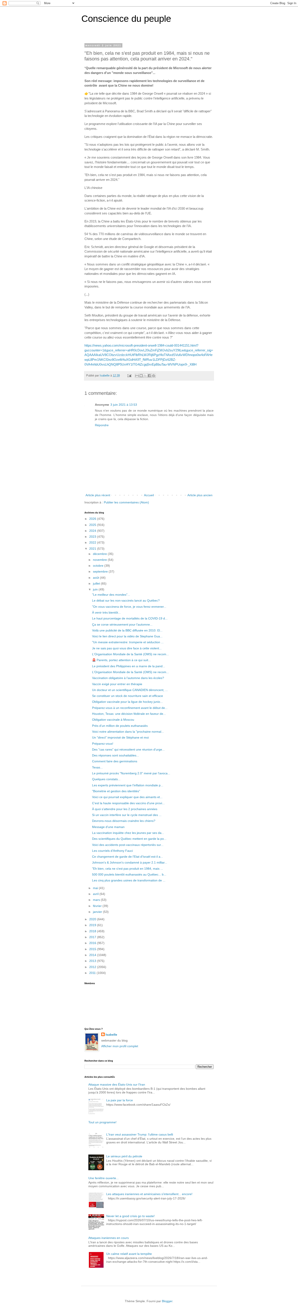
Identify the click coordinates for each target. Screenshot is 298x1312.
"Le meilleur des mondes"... (111, 594)
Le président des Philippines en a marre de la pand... (128, 666)
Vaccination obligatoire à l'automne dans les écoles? (128, 678)
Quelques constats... (106, 779)
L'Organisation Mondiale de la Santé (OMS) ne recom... (130, 654)
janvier (98, 911)
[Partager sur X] (145, 375)
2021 (93, 548)
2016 (93, 943)
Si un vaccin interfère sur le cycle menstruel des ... (126, 815)
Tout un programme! (102, 1122)
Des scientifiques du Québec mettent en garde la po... (129, 838)
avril (96, 894)
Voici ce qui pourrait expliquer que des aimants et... (127, 797)
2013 (93, 961)
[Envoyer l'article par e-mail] (129, 375)
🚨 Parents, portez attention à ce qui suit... (121, 660)
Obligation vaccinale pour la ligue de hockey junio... (127, 701)
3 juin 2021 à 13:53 (123, 404)
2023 (93, 536)
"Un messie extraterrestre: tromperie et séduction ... (128, 642)
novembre (100, 559)
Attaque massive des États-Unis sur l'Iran (116, 1084)
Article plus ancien (199, 495)
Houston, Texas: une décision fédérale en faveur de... (129, 713)
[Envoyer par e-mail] (137, 375)
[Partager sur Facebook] (149, 375)
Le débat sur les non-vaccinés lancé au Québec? (126, 600)
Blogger (167, 1301)
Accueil (149, 495)
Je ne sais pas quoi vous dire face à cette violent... (127, 648)
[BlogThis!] (141, 375)
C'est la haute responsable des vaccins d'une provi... (128, 803)
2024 (93, 530)
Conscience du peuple (126, 19)
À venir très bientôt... (106, 612)
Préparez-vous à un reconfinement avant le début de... (130, 708)
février (98, 906)
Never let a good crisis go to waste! (130, 1216)
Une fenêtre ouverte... (103, 1178)
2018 (93, 931)
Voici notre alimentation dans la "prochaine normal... (128, 731)
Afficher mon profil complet (119, 1046)
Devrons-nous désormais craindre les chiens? (123, 821)
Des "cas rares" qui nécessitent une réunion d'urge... (128, 749)
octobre (98, 565)
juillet (97, 583)
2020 (93, 919)
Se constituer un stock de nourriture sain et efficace (127, 696)
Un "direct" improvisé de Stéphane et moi (120, 737)
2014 (93, 955)
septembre (101, 571)
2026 (93, 518)
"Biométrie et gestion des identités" (116, 791)
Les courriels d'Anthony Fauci (112, 850)
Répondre (102, 425)
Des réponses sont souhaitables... (115, 755)
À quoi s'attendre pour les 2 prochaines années (124, 809)
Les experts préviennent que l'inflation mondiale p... (127, 785)
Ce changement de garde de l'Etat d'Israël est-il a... (127, 856)
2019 (93, 925)
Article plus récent (98, 495)
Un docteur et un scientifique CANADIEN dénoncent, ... (130, 690)
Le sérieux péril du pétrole (124, 1156)
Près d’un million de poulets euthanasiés (120, 725)
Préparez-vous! (102, 743)
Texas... (97, 767)
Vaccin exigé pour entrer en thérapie (117, 684)
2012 (93, 967)
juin (96, 589)
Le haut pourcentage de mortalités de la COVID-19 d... (130, 618)
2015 (93, 949)
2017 (93, 937)
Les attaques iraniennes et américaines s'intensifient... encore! (149, 1194)
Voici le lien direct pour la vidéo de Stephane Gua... (127, 636)
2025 (93, 525)
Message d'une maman (108, 827)
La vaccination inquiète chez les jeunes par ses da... (128, 833)
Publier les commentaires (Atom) (126, 502)
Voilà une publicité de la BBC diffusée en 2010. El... (127, 630)
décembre (100, 554)
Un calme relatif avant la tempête (129, 1254)
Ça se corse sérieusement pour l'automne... (122, 624)
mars (97, 899)
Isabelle (111, 1034)
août (96, 577)
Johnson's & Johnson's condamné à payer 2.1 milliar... (129, 862)
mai (96, 888)
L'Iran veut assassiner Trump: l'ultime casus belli (139, 1134)
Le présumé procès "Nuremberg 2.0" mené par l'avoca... (131, 773)
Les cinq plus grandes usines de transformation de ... (128, 880)
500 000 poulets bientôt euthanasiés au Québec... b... (129, 874)
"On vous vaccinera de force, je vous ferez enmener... (129, 606)
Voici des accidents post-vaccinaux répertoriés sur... (127, 845)
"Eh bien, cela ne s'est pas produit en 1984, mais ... (127, 868)
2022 (93, 542)
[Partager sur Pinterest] (153, 375)
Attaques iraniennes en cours (108, 1238)
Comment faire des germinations (114, 761)
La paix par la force (119, 1100)
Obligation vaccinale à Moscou (113, 719)
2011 (93, 973)
